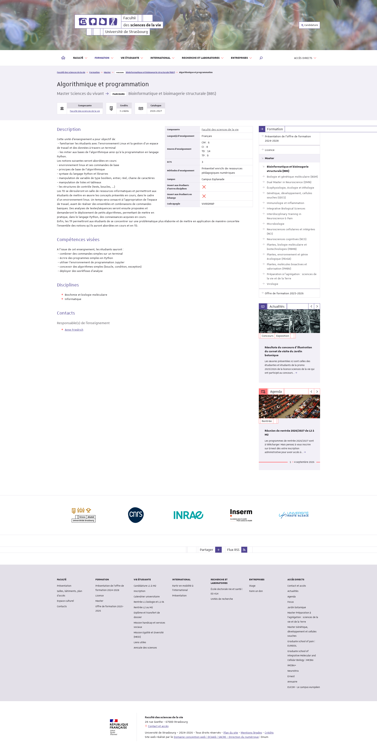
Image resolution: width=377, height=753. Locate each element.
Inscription (139, 591)
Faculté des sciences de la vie (71, 72)
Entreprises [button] (239, 58)
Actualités (292, 591)
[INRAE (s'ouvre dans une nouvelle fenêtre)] (188, 515)
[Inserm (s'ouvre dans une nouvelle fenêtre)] (241, 515)
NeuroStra (293, 670)
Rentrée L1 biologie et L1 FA (149, 602)
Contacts (62, 606)
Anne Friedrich (74, 329)
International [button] (160, 58)
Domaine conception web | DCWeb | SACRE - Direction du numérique (216, 737)
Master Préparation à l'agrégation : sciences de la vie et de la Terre (302, 617)
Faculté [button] (78, 58)
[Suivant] (317, 306)
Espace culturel (65, 601)
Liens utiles (140, 642)
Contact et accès (296, 585)
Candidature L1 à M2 (145, 585)
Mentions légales (251, 732)
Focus (290, 602)
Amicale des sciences (145, 647)
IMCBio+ (291, 665)
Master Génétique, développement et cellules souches (302, 631)
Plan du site (230, 732)
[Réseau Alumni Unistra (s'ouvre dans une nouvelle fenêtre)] (83, 515)
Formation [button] (102, 58)
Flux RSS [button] (233, 550)
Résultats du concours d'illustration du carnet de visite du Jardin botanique (288, 351)
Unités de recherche (222, 599)
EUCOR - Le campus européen (303, 687)
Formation (94, 72)
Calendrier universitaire (147, 596)
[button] (261, 58)
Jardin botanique (296, 607)
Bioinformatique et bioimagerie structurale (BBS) (150, 72)
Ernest (291, 676)
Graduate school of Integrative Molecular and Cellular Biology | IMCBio (301, 656)
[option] (289, 346)
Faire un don (256, 591)
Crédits (269, 732)
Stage (252, 585)
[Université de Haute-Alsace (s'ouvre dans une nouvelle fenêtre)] (293, 515)
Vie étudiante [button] (130, 58)
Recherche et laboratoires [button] (201, 58)
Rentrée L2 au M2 (143, 607)
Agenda (291, 596)
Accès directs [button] (303, 58)
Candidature (311, 25)
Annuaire (292, 681)
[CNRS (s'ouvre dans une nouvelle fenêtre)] (136, 515)
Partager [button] (206, 550)
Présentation (64, 585)
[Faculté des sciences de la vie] (98, 21)
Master (107, 72)
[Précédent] (311, 306)
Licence (99, 595)
